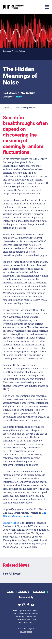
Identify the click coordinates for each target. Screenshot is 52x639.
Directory (23, 591)
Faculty (18, 96)
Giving (10, 591)
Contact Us (39, 591)
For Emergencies (26, 631)
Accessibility (26, 597)
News (7, 108)
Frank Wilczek (11, 522)
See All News (12, 574)
